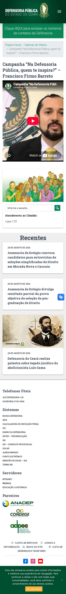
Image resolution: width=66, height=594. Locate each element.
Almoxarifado (10, 452)
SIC (4, 428)
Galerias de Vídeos (36, 45)
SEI (4, 440)
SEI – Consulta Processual (17, 444)
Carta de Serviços (26, 542)
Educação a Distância (15, 487)
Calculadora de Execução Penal (21, 424)
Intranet (7, 479)
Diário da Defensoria (14, 432)
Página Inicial (13, 45)
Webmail (7, 483)
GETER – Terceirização (15, 436)
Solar (6, 448)
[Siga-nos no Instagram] (33, 563)
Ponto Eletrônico (12, 456)
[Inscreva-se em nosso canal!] (40, 563)
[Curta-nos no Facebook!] (26, 563)
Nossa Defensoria (13, 416)
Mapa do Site (34, 546)
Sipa (5, 420)
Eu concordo (34, 589)
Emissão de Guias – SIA (15, 460)
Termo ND (8, 465)
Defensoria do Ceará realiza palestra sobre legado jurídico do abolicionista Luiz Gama (33, 363)
